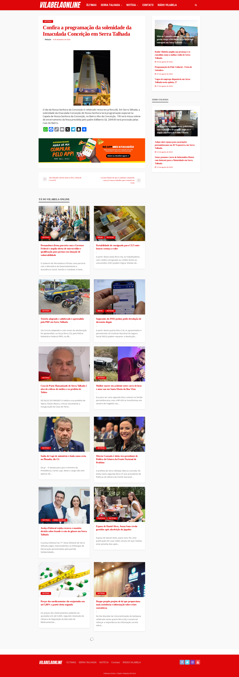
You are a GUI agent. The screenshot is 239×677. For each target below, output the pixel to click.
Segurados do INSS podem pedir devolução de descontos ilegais (118, 320)
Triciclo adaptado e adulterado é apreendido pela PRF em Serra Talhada (62, 320)
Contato (148, 5)
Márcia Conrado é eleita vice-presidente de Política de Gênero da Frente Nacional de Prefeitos (117, 459)
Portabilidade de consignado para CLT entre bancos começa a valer (118, 247)
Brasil (100, 237)
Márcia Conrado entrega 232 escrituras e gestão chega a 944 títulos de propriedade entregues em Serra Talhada (175, 39)
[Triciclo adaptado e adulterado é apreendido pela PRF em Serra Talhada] (64, 297)
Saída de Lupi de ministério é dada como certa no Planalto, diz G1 (63, 458)
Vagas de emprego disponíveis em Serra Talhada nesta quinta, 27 (172, 80)
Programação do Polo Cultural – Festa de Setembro (173, 68)
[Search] (195, 5)
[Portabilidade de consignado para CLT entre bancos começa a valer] (119, 223)
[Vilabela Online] (61, 5)
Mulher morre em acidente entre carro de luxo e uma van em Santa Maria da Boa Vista (118, 387)
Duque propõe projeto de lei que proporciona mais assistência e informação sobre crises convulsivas (118, 604)
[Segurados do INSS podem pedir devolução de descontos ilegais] (119, 297)
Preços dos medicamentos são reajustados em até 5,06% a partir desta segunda (63, 603)
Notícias (47, 21)
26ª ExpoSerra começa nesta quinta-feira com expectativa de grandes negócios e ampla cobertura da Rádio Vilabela (175, 129)
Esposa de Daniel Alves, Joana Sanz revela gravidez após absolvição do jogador (116, 528)
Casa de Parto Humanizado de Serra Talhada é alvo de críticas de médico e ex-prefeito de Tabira (64, 389)
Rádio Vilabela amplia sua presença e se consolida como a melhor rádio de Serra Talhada (172, 55)
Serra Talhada (59, 520)
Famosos (101, 518)
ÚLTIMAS (91, 5)
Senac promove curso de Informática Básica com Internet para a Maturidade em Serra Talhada (174, 160)
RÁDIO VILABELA (167, 5)
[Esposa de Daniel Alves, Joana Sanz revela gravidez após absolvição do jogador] (119, 504)
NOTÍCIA (131, 5)
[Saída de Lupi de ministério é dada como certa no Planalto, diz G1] (64, 434)
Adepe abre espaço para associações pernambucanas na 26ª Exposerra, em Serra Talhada (174, 145)
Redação (48, 39)
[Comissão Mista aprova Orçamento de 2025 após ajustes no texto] (119, 652)
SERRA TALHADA (110, 5)
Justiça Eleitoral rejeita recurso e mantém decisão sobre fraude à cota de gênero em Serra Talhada (64, 531)
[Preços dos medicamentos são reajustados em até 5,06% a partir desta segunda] (64, 579)
